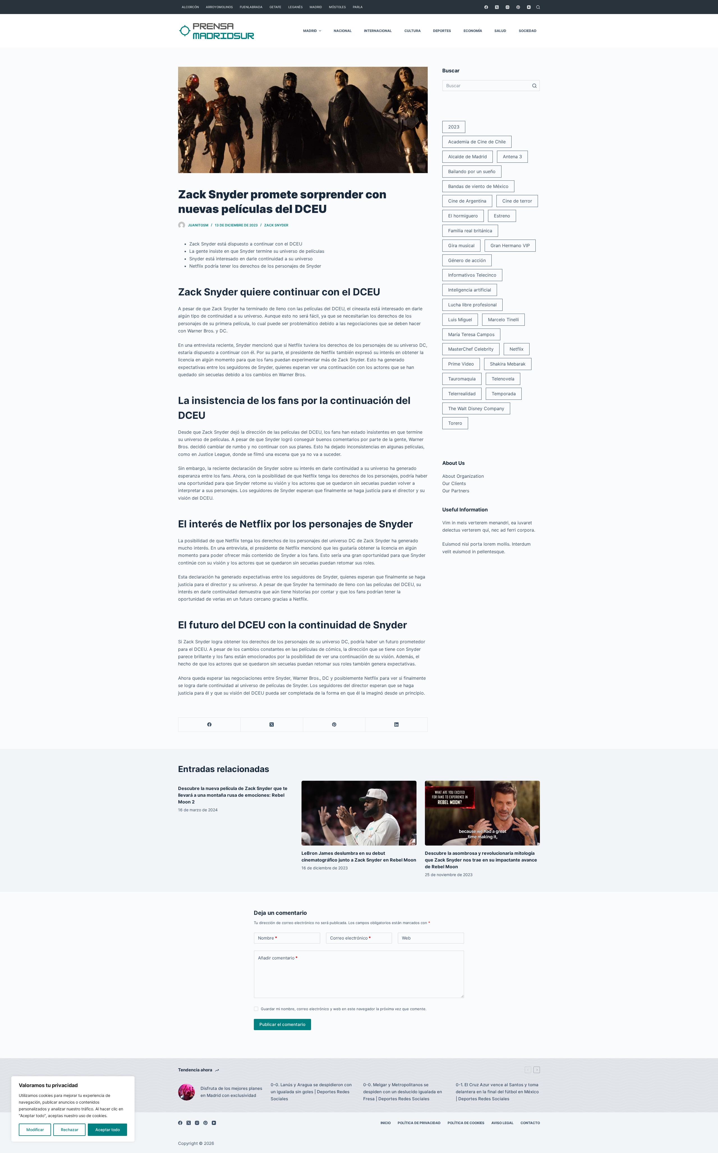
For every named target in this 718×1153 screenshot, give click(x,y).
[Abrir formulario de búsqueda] (538, 7)
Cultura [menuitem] (412, 31)
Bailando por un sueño (472, 171)
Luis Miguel (460, 319)
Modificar (35, 1129)
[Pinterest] (518, 7)
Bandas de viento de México (478, 186)
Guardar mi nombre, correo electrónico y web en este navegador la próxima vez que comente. (344, 1009)
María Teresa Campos (471, 334)
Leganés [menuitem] (295, 7)
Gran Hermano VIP (510, 245)
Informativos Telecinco (472, 275)
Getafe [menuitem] (275, 7)
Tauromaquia (462, 379)
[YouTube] (529, 7)
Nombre (267, 938)
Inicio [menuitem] (386, 1123)
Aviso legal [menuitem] (502, 1123)
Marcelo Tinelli (503, 319)
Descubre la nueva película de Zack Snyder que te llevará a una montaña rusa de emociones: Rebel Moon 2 (232, 795)
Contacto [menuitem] (530, 1123)
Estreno (502, 216)
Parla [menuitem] (358, 7)
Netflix (517, 349)
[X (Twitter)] (497, 7)
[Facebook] (486, 7)
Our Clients (454, 483)
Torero (455, 423)
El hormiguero (463, 216)
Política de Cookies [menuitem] (466, 1123)
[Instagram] (507, 7)
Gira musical (461, 245)
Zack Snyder (276, 225)
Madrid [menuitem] (316, 7)
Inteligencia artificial (469, 290)
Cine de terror (517, 201)
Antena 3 (512, 156)
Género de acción (467, 260)
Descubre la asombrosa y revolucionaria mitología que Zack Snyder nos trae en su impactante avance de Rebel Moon (481, 859)
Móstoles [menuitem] (337, 7)
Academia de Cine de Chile (477, 141)
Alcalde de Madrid (467, 156)
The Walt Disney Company (476, 408)
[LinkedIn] (396, 725)
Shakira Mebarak (508, 364)
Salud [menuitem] (500, 31)
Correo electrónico (350, 938)
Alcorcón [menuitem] (190, 7)
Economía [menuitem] (473, 31)
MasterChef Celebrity (471, 349)
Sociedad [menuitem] (528, 31)
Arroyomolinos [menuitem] (219, 7)
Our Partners (455, 490)
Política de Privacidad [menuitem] (419, 1123)
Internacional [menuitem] (378, 31)
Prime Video (461, 364)
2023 (453, 127)
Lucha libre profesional (472, 304)
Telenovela (503, 379)
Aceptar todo (107, 1129)
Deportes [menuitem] (442, 31)
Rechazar (69, 1129)
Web (406, 938)
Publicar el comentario (282, 1024)
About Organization (463, 476)
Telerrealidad (462, 393)
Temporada (504, 393)
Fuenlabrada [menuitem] (251, 7)
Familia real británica (470, 230)
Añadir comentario (278, 958)
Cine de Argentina (467, 201)
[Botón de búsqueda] (534, 85)
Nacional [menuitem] (343, 31)
